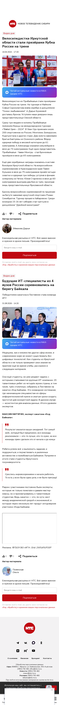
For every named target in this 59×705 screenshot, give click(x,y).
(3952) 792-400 (33, 675)
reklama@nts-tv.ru (30, 678)
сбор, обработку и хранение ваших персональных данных (28, 265)
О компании (12, 658)
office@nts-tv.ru (36, 669)
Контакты (47, 658)
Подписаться (29, 255)
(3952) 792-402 (34, 671)
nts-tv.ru (50, 680)
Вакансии (24, 658)
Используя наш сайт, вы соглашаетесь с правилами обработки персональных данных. (23, 688)
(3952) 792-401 (23, 669)
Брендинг (36, 658)
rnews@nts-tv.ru (29, 673)
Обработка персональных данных (29, 664)
